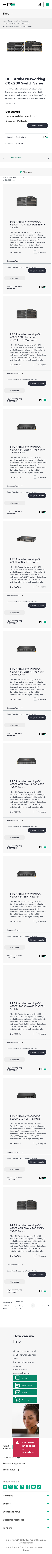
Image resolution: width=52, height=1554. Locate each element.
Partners (7, 1527)
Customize (14, 278)
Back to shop (7, 21)
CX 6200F (15, 357)
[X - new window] (10, 1487)
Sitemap (26, 1550)
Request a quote (37, 270)
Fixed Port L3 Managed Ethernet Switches (16, 24)
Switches (25, 21)
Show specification (13, 261)
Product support (27, 1385)
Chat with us (20, 143)
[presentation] (49, 158)
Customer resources (13, 1519)
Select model (37, 125)
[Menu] (47, 4)
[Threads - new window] (22, 1487)
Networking (16, 21)
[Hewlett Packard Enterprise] (9, 4)
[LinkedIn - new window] (5, 1487)
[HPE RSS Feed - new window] (39, 1487)
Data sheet (9, 137)
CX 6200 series (28, 242)
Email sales (9, 1469)
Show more (10, 103)
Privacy (8, 1547)
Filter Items (27, 172)
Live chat (24, 1378)
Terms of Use (19, 1547)
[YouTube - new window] (33, 1487)
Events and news (11, 1511)
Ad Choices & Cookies (35, 1547)
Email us (24, 1392)
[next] (48, 1305)
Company (8, 1495)
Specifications (21, 137)
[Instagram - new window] (16, 1487)
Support (7, 1503)
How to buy (25, 1400)
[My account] (39, 4)
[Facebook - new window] (28, 1487)
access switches (11, 95)
